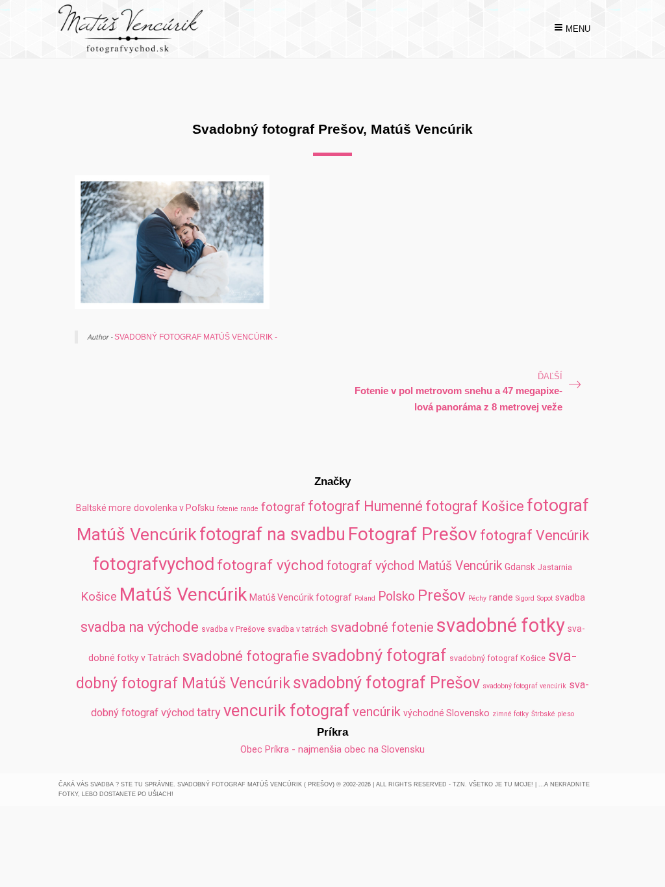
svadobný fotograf (379, 655)
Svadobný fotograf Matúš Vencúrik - (195, 336)
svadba (570, 597)
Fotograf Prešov (412, 534)
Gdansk (520, 567)
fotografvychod (153, 564)
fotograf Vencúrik (534, 535)
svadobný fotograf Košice (497, 658)
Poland (365, 598)
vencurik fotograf (286, 710)
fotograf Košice (474, 506)
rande (501, 597)
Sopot (545, 598)
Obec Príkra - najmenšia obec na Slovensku (332, 749)
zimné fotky (510, 714)
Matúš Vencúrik (183, 594)
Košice (99, 596)
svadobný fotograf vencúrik (524, 686)
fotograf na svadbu (272, 534)
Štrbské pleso (552, 714)
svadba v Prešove (233, 629)
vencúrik (377, 711)
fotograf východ (270, 565)
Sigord (525, 598)
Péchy (477, 598)
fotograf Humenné (365, 506)
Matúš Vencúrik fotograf (300, 597)
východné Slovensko (446, 713)
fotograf (283, 507)
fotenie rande (237, 509)
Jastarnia (555, 567)
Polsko (396, 596)
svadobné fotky (500, 625)
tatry (209, 712)
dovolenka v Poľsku (174, 508)
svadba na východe (140, 627)
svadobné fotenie (382, 627)
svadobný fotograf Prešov (386, 682)
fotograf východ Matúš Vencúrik (414, 565)
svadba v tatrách (298, 629)
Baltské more (103, 508)
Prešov (442, 595)
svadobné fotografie (245, 656)
